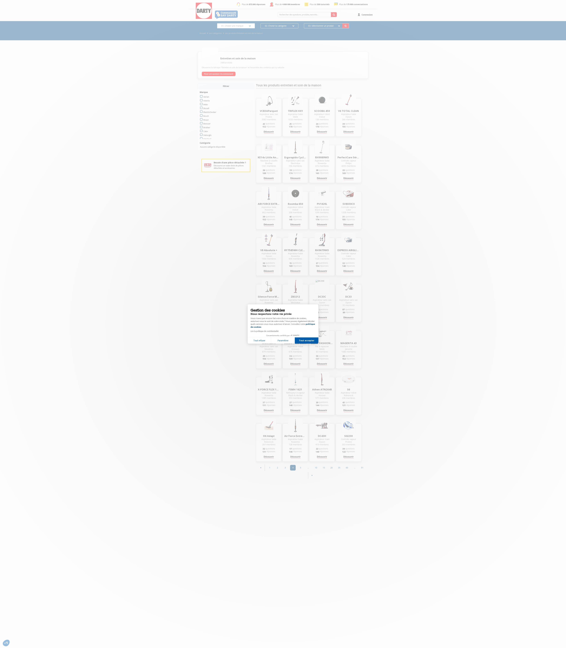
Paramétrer (283, 340)
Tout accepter (306, 340)
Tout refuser (259, 340)
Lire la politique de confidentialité (265, 331)
